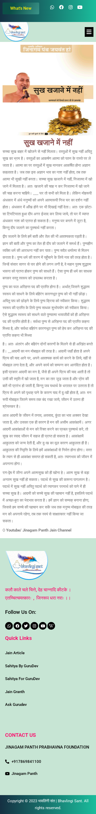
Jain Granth (15, 691)
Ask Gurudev (16, 704)
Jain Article (15, 653)
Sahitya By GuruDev (21, 666)
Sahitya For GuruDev (22, 678)
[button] (89, 32)
